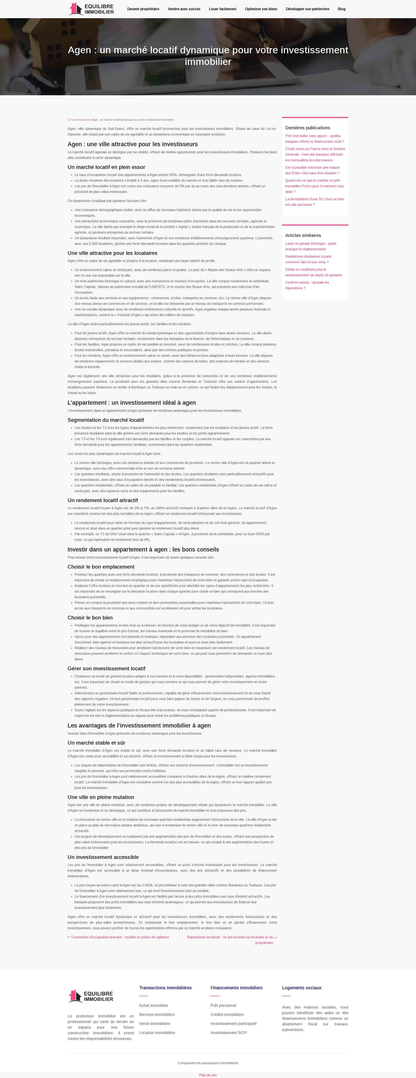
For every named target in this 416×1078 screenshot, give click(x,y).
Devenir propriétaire (143, 9)
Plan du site (208, 1075)
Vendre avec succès (184, 9)
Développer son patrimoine (307, 9)
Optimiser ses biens (261, 9)
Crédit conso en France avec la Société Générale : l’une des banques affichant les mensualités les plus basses (315, 154)
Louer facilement (222, 9)
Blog (342, 9)
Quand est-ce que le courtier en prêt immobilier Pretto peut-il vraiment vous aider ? (314, 186)
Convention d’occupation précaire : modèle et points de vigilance (120, 937)
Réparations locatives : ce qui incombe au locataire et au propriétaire (230, 940)
